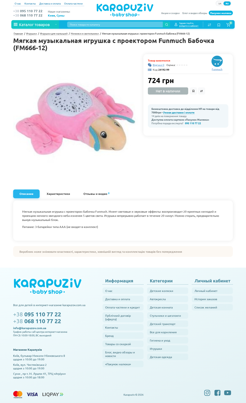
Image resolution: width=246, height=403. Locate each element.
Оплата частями (73, 3)
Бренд (109, 335)
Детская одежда (161, 357)
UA (219, 3)
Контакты (30, 3)
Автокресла (158, 299)
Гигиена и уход (160, 340)
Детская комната (161, 307)
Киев (51, 15)
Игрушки (156, 348)
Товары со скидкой (118, 344)
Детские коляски (161, 290)
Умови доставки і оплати (178, 112)
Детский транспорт (162, 324)
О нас (18, 3)
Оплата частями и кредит (122, 307)
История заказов (205, 299)
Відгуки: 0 (158, 65)
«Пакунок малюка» (118, 364)
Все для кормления (163, 332)
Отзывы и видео (96, 193)
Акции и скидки (170, 13)
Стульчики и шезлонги (165, 315)
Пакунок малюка (220, 13)
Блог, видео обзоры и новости (120, 354)
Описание (26, 194)
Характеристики (58, 194)
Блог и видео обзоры (194, 13)
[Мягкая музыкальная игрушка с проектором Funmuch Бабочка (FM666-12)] (76, 117)
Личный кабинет (205, 290)
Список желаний (205, 307)
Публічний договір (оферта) (118, 317)
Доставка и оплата (50, 3)
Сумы (60, 15)
